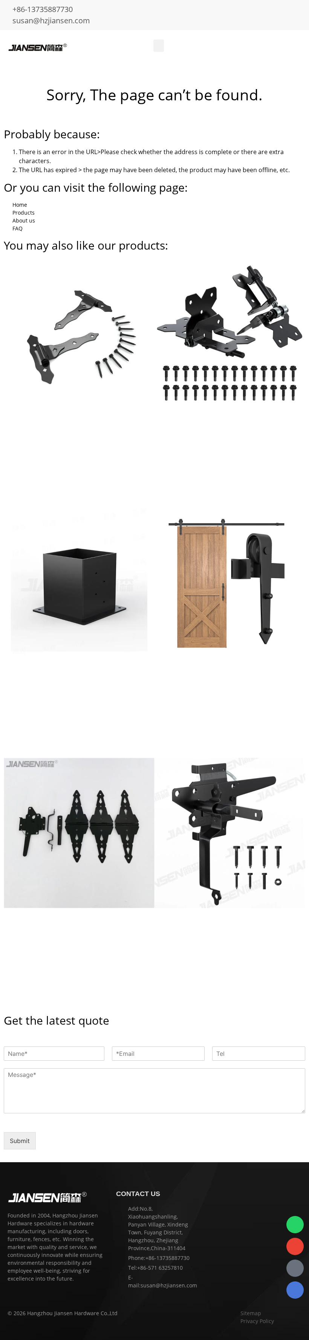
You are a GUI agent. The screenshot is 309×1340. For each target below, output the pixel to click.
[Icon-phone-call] (295, 1268)
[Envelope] (295, 1246)
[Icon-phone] (295, 1290)
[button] (158, 45)
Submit (20, 1141)
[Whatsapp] (295, 1224)
